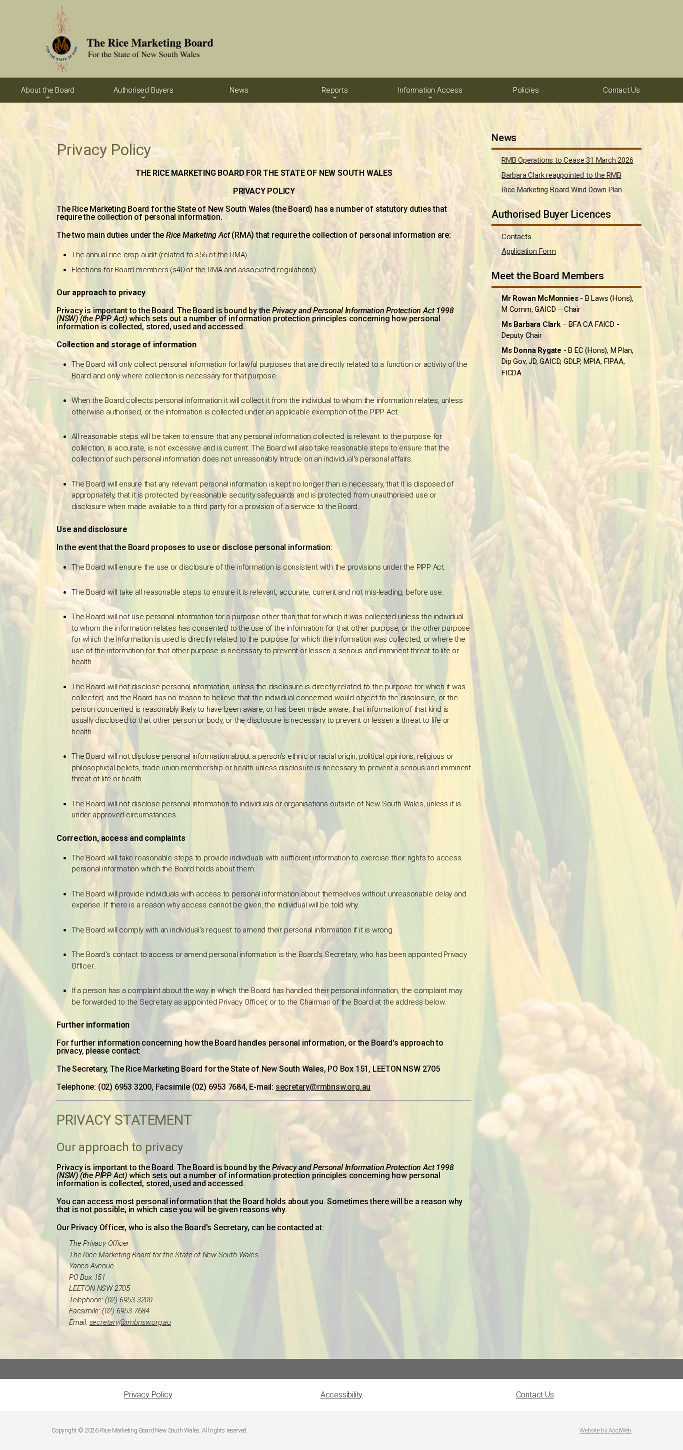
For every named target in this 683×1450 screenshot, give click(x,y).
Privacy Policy (148, 1394)
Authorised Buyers (144, 90)
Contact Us (621, 90)
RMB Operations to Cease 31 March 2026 (568, 160)
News (239, 90)
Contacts (516, 236)
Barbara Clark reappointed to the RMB (562, 175)
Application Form (529, 251)
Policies (525, 90)
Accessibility (341, 1394)
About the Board (47, 90)
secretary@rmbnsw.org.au (323, 1087)
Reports (335, 90)
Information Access (430, 90)
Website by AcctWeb (605, 1430)
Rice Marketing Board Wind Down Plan (562, 189)
